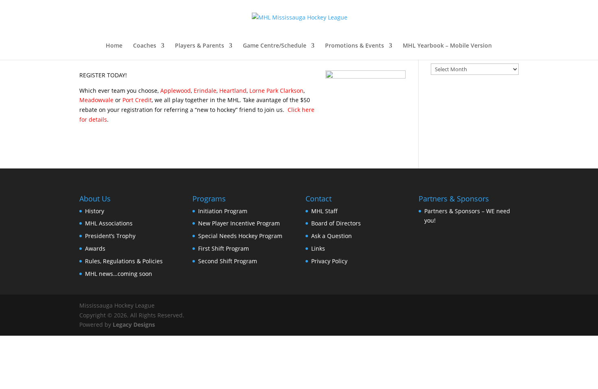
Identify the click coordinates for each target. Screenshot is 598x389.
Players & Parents (199, 46)
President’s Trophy (110, 236)
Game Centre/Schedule (274, 46)
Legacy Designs (134, 324)
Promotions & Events (354, 46)
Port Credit (137, 100)
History (94, 211)
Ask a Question (331, 236)
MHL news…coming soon (118, 274)
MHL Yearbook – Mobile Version (447, 46)
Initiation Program (222, 211)
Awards (95, 248)
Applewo (172, 90)
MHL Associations (109, 223)
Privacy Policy (329, 261)
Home (114, 46)
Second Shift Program (227, 261)
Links (318, 248)
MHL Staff (324, 211)
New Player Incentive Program (239, 223)
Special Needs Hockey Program (240, 236)
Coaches (144, 46)
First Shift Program (223, 248)
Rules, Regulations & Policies (124, 261)
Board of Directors (336, 223)
